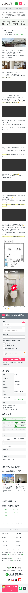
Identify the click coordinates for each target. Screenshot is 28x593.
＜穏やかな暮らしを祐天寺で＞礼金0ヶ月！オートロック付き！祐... (21, 489)
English (3, 560)
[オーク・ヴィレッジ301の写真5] (8, 86)
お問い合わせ (5, 533)
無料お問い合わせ (20, 3)
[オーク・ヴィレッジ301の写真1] (8, 42)
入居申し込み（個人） (16, 549)
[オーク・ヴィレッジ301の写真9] (8, 138)
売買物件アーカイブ (17, 558)
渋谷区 (14, 509)
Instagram (12, 580)
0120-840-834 (16, 3)
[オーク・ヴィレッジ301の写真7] (8, 111)
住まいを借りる (20, 533)
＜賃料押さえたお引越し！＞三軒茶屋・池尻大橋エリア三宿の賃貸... (8, 489)
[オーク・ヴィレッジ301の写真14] (20, 186)
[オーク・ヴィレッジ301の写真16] (20, 215)
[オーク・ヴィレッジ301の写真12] (20, 165)
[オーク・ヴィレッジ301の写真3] (8, 64)
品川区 (6, 515)
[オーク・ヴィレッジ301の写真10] (20, 138)
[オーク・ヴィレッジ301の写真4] (20, 64)
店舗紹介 (4, 537)
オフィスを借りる (6, 549)
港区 (14, 512)
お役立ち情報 (5, 545)
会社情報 (18, 545)
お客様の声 (18, 537)
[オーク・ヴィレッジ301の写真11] (8, 165)
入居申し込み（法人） (7, 552)
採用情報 (20, 554)
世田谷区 (6, 509)
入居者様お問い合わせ (18, 552)
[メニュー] (25, 2)
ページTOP (13, 529)
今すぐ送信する (15, 359)
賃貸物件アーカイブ (6, 558)
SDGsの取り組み (17, 560)
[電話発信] (24, 588)
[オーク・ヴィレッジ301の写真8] (20, 111)
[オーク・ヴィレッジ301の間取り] (14, 253)
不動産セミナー (20, 541)
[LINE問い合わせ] (20, 588)
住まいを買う (5, 541)
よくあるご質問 (13, 554)
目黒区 (6, 512)
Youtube (19, 579)
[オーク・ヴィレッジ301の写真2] (20, 42)
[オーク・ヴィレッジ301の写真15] (8, 215)
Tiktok (16, 580)
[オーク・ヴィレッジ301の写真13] (8, 186)
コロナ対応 (9, 560)
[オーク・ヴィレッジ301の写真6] (20, 86)
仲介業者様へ (5, 554)
